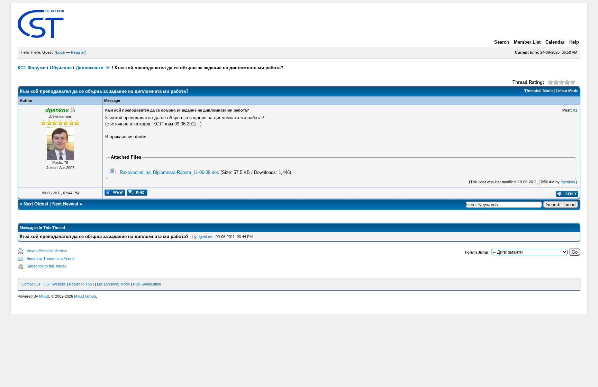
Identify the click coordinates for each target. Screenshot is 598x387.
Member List (527, 42)
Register (78, 52)
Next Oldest (36, 203)
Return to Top (80, 284)
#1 (575, 110)
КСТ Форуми (32, 67)
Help (574, 42)
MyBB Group (85, 296)
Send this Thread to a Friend (50, 258)
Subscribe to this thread (46, 266)
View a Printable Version (47, 251)
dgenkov (568, 182)
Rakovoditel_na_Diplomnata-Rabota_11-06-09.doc (169, 172)
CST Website (55, 284)
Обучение (61, 67)
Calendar (554, 42)
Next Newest (65, 203)
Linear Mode (567, 91)
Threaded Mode (538, 91)
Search (501, 42)
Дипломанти (89, 67)
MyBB (44, 296)
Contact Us (30, 284)
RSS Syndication (147, 284)
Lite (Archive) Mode (113, 284)
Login (60, 52)
